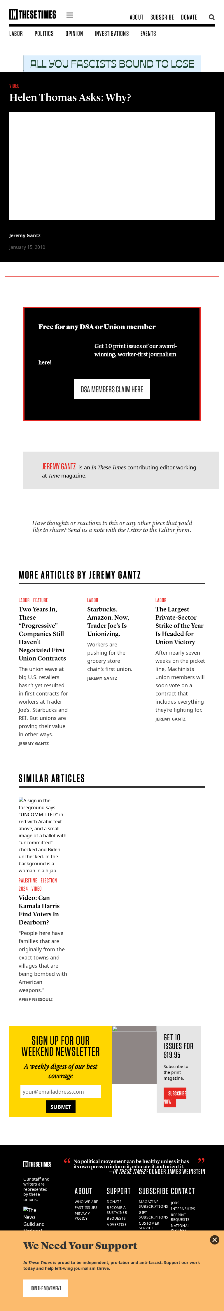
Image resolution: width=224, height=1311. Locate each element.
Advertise (117, 1224)
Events (148, 33)
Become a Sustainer (117, 1210)
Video (14, 85)
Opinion (74, 33)
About (137, 17)
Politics (44, 33)
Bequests (116, 1218)
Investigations (112, 33)
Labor (16, 33)
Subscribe (162, 17)
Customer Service (149, 1226)
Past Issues (86, 1207)
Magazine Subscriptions (153, 1204)
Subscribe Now (175, 1097)
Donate (189, 17)
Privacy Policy (82, 1216)
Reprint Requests (180, 1217)
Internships (183, 1208)
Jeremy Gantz (25, 235)
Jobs (175, 1202)
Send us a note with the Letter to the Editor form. (130, 530)
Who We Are (86, 1201)
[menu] (69, 16)
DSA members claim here (112, 389)
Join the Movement (45, 1288)
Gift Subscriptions (153, 1215)
